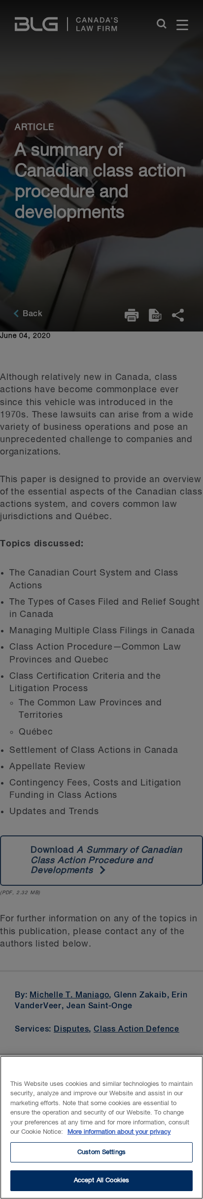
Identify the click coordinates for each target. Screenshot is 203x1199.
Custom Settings (101, 1152)
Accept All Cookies (101, 1180)
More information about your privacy (119, 1132)
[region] (101, 1127)
